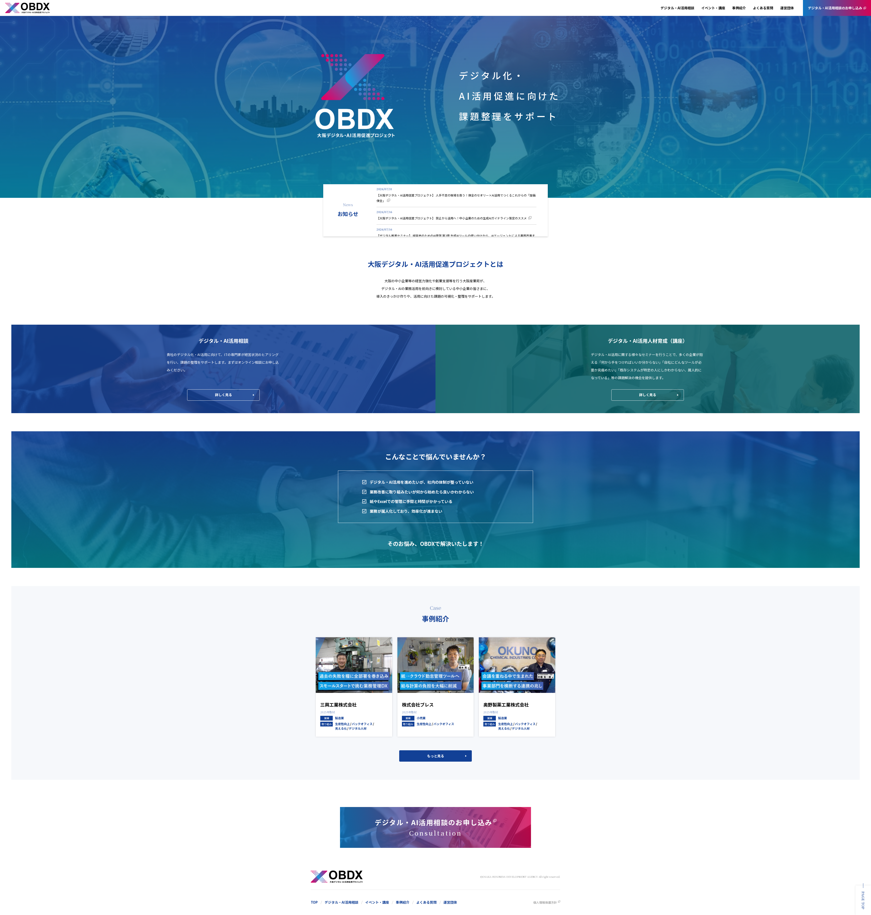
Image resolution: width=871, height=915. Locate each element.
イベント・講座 (713, 7)
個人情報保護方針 (545, 902)
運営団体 (787, 7)
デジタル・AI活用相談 (677, 7)
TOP (314, 902)
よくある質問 (763, 7)
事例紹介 (739, 7)
